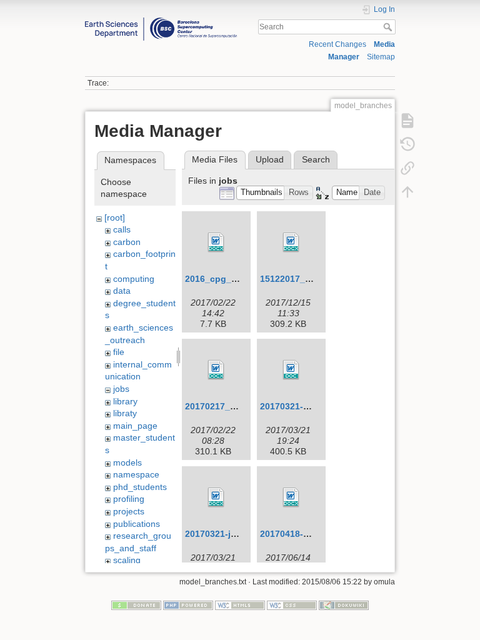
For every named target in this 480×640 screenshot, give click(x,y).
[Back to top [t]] (407, 191)
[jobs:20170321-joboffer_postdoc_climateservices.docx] (216, 497)
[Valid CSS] (292, 605)
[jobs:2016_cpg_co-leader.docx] (216, 242)
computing (133, 279)
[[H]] (161, 21)
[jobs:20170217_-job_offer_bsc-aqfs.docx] (216, 370)
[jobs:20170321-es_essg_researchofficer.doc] (291, 370)
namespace (136, 474)
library (125, 401)
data (122, 291)
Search (389, 26)
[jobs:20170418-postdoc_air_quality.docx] (291, 497)
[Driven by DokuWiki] (344, 605)
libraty (125, 413)
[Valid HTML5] (240, 605)
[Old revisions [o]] (407, 144)
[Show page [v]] (407, 120)
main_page (135, 426)
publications (136, 524)
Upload (270, 159)
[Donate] (136, 605)
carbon (127, 242)
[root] (114, 217)
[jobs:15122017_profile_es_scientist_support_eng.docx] (291, 242)
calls (122, 229)
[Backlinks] (407, 167)
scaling (127, 560)
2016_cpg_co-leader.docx (239, 279)
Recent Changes (337, 44)
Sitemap (381, 56)
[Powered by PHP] (188, 605)
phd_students (140, 487)
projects (128, 511)
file (118, 352)
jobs (121, 389)
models (127, 463)
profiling (128, 499)
